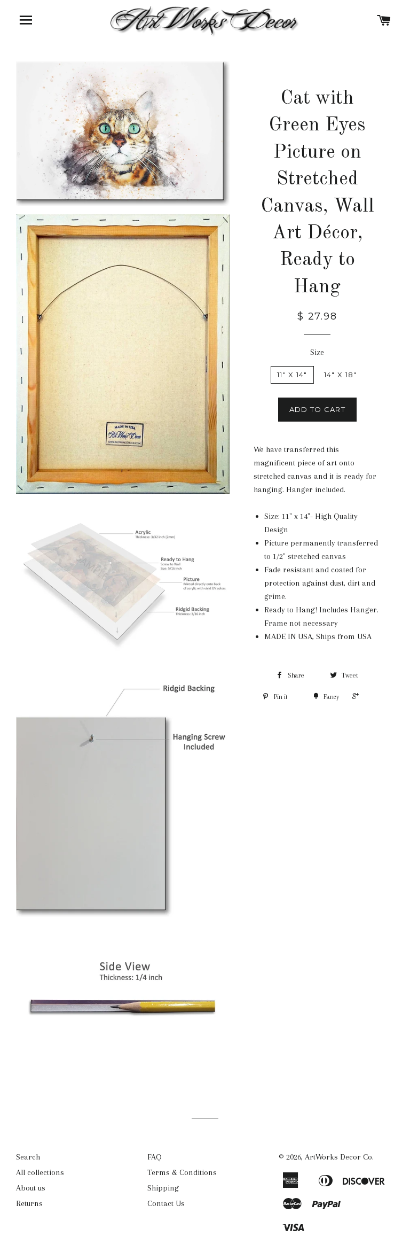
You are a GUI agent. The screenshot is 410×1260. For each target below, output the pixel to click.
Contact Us (166, 1203)
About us (30, 1188)
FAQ (154, 1157)
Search (28, 1157)
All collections (40, 1172)
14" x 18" (340, 374)
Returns (29, 1203)
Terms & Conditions (182, 1172)
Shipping (163, 1188)
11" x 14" (292, 374)
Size (317, 352)
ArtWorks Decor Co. (339, 1157)
